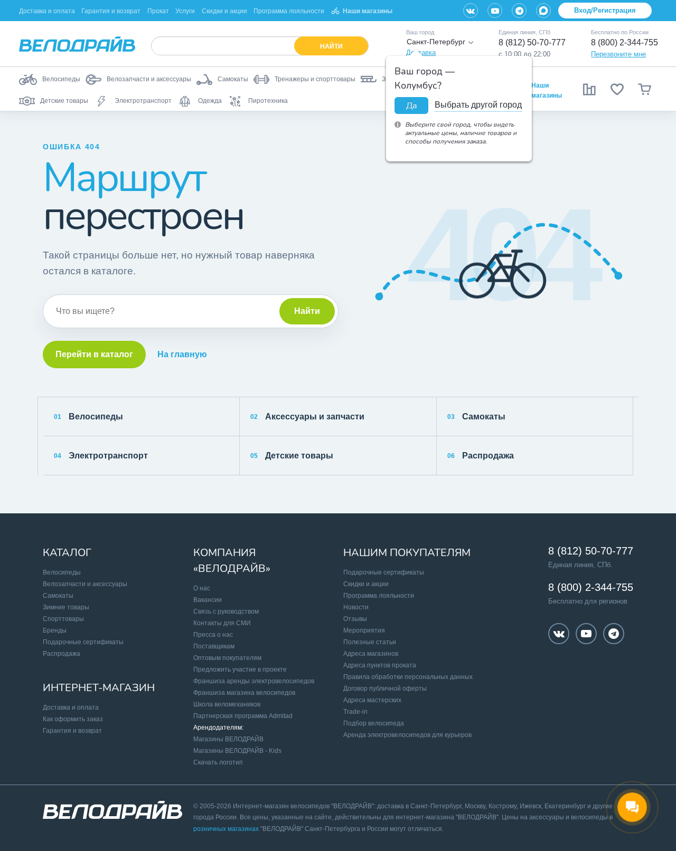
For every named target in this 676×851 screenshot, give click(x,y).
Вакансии (207, 600)
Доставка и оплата (47, 11)
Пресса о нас (213, 634)
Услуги (185, 11)
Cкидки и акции (366, 584)
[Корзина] (644, 89)
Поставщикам (213, 646)
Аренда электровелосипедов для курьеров (407, 735)
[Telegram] (519, 10)
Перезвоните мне (618, 54)
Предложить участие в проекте (240, 669)
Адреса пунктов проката (379, 665)
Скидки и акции (224, 11)
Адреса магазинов (370, 653)
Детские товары (291, 455)
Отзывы (355, 619)
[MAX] (543, 10)
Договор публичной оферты (385, 688)
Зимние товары (66, 607)
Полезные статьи (369, 642)
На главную (182, 354)
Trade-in (355, 711)
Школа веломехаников (226, 704)
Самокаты (476, 416)
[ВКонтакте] (470, 10)
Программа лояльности (288, 11)
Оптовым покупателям (227, 658)
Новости (356, 607)
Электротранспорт (101, 455)
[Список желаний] (617, 89)
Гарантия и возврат (110, 11)
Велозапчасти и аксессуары (85, 584)
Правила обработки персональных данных (408, 677)
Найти (307, 311)
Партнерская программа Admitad (243, 716)
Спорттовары (63, 619)
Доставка (421, 52)
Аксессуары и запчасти (307, 416)
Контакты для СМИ (222, 623)
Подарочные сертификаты (83, 642)
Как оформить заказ (73, 719)
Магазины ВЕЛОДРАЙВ (228, 739)
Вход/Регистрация (605, 10)
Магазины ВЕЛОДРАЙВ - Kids (237, 750)
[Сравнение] (589, 89)
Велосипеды (88, 416)
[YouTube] (494, 10)
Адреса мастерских (372, 700)
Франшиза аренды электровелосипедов (253, 681)
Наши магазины (367, 11)
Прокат (158, 11)
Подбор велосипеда (373, 723)
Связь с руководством (226, 611)
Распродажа (480, 455)
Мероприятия (364, 630)
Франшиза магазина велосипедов (244, 692)
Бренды (55, 630)
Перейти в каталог (94, 354)
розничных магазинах (226, 829)
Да (411, 105)
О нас (201, 588)
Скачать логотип (218, 762)
